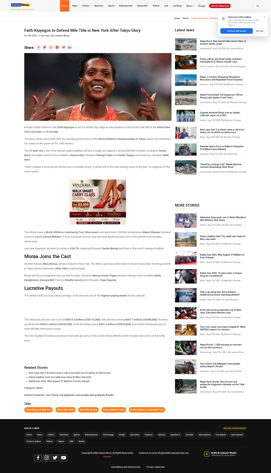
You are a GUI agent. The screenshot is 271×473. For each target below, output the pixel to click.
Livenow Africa (61, 35)
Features (204, 84)
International (206, 48)
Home (64, 6)
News (74, 6)
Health (203, 120)
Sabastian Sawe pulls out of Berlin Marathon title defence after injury (223, 218)
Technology (108, 435)
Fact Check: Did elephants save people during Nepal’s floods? (80, 395)
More (189, 6)
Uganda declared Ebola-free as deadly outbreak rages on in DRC (220, 114)
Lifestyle (189, 435)
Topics (61, 441)
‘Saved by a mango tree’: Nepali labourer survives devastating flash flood (221, 165)
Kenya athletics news (114, 409)
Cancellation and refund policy (126, 467)
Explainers (205, 371)
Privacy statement (156, 467)
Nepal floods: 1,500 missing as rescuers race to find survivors (221, 346)
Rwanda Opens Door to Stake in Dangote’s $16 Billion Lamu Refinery (222, 147)
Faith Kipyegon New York (38, 409)
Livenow (107, 456)
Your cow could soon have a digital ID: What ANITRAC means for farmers (222, 328)
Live (166, 6)
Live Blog (177, 6)
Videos (156, 6)
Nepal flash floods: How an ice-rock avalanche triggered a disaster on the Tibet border (222, 384)
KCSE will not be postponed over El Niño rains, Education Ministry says (220, 311)
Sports (111, 6)
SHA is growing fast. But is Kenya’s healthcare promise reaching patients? (220, 293)
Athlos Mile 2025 (65, 409)
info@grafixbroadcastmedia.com (173, 453)
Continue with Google (236, 31)
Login (202, 6)
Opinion (161, 435)
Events (82, 441)
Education (134, 435)
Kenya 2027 (142, 6)
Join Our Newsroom (220, 6)
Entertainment (125, 6)
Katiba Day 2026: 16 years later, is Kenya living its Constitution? (221, 274)
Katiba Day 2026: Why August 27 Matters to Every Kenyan (59, 381)
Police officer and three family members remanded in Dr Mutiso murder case (221, 60)
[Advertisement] (97, 307)
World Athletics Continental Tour (147, 409)
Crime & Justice (207, 66)
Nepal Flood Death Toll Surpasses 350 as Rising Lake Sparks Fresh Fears (221, 96)
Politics (85, 6)
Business (99, 6)
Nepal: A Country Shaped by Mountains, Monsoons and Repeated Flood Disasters (221, 78)
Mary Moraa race (88, 409)
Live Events (221, 435)
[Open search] (258, 6)
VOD (71, 441)
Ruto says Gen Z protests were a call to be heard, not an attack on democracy (70, 372)
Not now (259, 31)
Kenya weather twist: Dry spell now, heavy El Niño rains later (60, 377)
